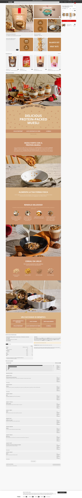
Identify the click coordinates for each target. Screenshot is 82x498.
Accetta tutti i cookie (62, 492)
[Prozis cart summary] (73, 2)
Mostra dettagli (48, 496)
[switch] (33, 496)
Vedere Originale (8, 382)
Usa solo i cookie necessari (62, 494)
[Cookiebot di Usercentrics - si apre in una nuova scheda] (19, 496)
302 (53, 365)
